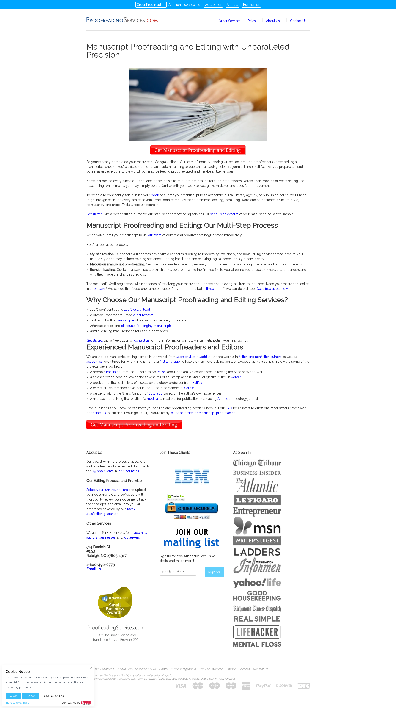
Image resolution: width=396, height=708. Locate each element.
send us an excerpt (224, 214)
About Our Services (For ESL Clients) (142, 669)
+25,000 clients (102, 471)
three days (97, 288)
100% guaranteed (137, 309)
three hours (214, 288)
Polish (161, 372)
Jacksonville (185, 357)
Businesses (251, 4)
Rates (252, 21)
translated (113, 372)
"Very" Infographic (183, 669)
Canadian (155, 675)
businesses (107, 537)
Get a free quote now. (272, 288)
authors (91, 537)
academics (94, 361)
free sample (125, 320)
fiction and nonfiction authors (260, 357)
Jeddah (204, 357)
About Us (273, 21)
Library (230, 669)
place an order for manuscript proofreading (203, 413)
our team (154, 235)
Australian (135, 675)
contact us (141, 340)
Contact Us (298, 21)
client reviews (143, 315)
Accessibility (198, 678)
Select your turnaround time (107, 490)
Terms (142, 678)
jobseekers (132, 537)
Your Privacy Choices (222, 678)
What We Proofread (100, 669)
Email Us (93, 569)
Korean (236, 377)
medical (153, 399)
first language (170, 361)
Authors (232, 4)
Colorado (155, 393)
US (121, 675)
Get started (94, 214)
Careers (244, 669)
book (155, 195)
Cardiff (189, 388)
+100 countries (128, 471)
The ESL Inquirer (210, 669)
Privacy (152, 678)
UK (126, 675)
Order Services (230, 21)
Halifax (197, 382)
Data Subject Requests (173, 678)
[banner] (122, 20)
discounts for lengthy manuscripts (146, 326)
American (224, 399)
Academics (213, 4)
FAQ (229, 408)
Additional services (182, 4)
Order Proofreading (151, 4)
